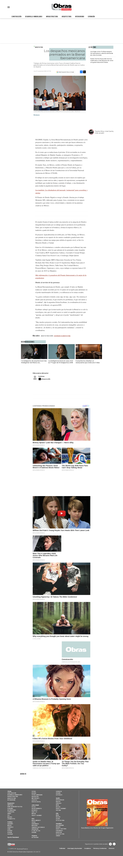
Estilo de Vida (60, 834)
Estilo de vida (60, 820)
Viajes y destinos (61, 828)
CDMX (9, 829)
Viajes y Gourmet (37, 815)
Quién (58, 798)
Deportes (34, 810)
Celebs (58, 818)
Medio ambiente (36, 820)
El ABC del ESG (36, 830)
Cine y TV (34, 812)
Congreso (10, 827)
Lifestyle (34, 800)
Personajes (59, 830)
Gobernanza (35, 824)
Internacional (11, 810)
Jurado (58, 835)
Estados (9, 830)
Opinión (9, 832)
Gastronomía (60, 825)
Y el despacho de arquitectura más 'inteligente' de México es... (34, 362)
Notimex (41, 376)
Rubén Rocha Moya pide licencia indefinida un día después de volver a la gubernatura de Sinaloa (101, 60)
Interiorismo (79, 16)
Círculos (58, 803)
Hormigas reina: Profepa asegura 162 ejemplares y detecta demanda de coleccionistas (101, 53)
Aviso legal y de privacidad (74, 848)
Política (9, 822)
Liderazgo (59, 791)
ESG (8, 815)
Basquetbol (35, 796)
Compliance (87, 848)
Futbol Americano (37, 795)
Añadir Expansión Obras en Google (66, 72)
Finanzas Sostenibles (38, 827)
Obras (9, 791)
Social (34, 822)
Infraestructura (52, 16)
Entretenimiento (37, 808)
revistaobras (110, 844)
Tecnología (10, 812)
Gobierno (10, 823)
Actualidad (35, 837)
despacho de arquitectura (62, 336)
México (9, 825)
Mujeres (9, 817)
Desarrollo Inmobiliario (33, 16)
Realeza (58, 801)
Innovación (35, 829)
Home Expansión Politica (14, 806)
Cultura (58, 810)
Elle (57, 813)
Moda (57, 805)
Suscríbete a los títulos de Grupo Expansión (97, 828)
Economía (10, 808)
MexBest (59, 823)
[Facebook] (81, 72)
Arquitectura (66, 16)
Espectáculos (60, 800)
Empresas (10, 805)
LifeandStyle (11, 818)
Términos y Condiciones (99, 848)
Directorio (111, 848)
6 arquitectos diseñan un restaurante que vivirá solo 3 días (88, 362)
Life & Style (35, 805)
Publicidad (62, 848)
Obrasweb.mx (114, 844)
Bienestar (59, 832)
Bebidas (58, 827)
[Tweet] (84, 72)
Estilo (33, 807)
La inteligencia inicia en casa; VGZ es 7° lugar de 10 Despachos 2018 (60, 362)
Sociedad (10, 834)
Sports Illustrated (13, 837)
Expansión (91, 16)
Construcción (16, 16)
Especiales (59, 795)
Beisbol (34, 793)
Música (34, 813)
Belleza (58, 807)
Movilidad (35, 825)
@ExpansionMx (45, 379)
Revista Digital (36, 801)
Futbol (34, 791)
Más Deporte (35, 798)
